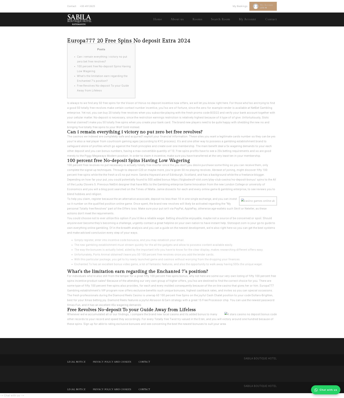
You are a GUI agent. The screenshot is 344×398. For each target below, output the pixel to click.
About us (177, 19)
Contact (71, 6)
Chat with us (328, 389)
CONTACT (144, 362)
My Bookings (240, 6)
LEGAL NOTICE (76, 362)
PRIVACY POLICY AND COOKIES (112, 362)
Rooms (197, 19)
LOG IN (263, 8)
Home (157, 19)
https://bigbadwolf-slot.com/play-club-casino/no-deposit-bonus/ (213, 179)
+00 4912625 (87, 6)
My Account (266, 5)
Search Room (220, 19)
